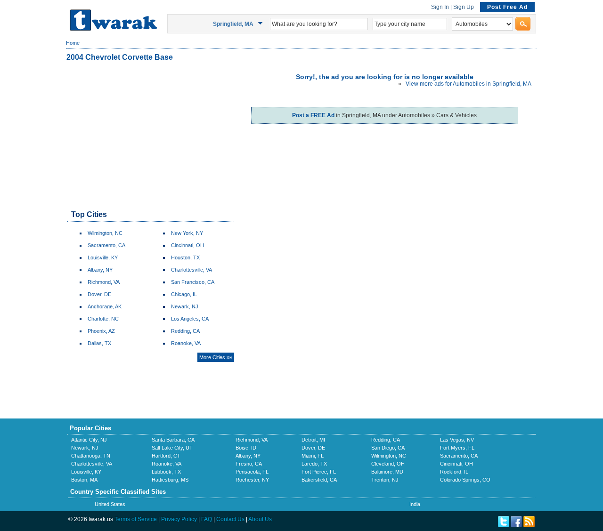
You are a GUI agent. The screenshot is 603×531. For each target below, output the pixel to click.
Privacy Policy (179, 519)
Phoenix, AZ (101, 331)
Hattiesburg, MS (170, 480)
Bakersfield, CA (319, 480)
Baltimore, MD (387, 472)
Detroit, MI (313, 439)
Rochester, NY (252, 480)
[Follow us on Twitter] (503, 525)
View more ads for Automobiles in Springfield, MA (468, 83)
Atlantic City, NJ (89, 439)
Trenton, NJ (385, 480)
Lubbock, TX (166, 472)
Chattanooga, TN (90, 456)
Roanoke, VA (186, 343)
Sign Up (463, 7)
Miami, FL (313, 456)
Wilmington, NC (105, 233)
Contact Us (230, 519)
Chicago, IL (184, 294)
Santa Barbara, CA (173, 439)
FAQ (206, 519)
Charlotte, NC (103, 319)
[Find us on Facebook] (516, 525)
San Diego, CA (388, 448)
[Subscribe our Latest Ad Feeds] (529, 525)
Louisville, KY (103, 257)
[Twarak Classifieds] (113, 28)
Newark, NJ (184, 306)
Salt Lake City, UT (172, 448)
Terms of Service (135, 519)
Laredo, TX (314, 464)
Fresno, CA (249, 464)
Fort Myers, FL (457, 448)
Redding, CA (185, 331)
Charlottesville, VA (191, 270)
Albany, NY (100, 270)
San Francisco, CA (192, 282)
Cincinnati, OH (187, 245)
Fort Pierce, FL (319, 472)
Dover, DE (99, 294)
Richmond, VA (104, 282)
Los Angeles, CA (190, 319)
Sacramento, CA (106, 245)
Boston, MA (84, 480)
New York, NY (187, 233)
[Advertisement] (150, 136)
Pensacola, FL (252, 472)
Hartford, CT (166, 456)
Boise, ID (246, 448)
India (414, 504)
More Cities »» (215, 357)
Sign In (440, 7)
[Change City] (262, 23)
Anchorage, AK (105, 306)
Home (73, 43)
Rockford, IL (454, 472)
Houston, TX (185, 257)
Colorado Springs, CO (465, 480)
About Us (260, 519)
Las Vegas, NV (457, 439)
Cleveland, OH (388, 464)
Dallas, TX (99, 343)
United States (110, 504)
